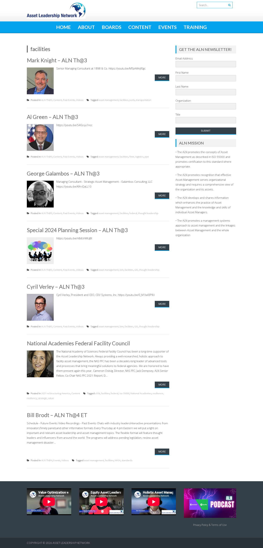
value (51, 398)
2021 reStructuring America (55, 393)
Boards (111, 27)
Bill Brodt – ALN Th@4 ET (57, 415)
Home (63, 27)
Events (167, 27)
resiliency (32, 398)
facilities (124, 100)
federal (133, 213)
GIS (136, 269)
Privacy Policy (200, 525)
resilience (158, 393)
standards (127, 460)
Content (139, 27)
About (86, 27)
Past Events (69, 100)
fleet (131, 156)
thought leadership (148, 213)
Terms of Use (219, 525)
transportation (143, 100)
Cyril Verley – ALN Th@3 (55, 286)
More (162, 77)
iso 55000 (124, 393)
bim (122, 269)
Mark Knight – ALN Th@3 (57, 60)
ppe (147, 156)
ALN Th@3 (46, 100)
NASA (118, 460)
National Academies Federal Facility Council (78, 343)
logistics (139, 156)
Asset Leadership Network (71, 542)
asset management (109, 100)
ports (132, 100)
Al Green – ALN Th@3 (52, 117)
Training (195, 27)
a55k (97, 393)
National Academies (141, 393)
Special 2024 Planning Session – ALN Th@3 (77, 230)
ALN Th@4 (46, 460)
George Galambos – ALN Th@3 (63, 173)
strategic (42, 398)
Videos (79, 100)
